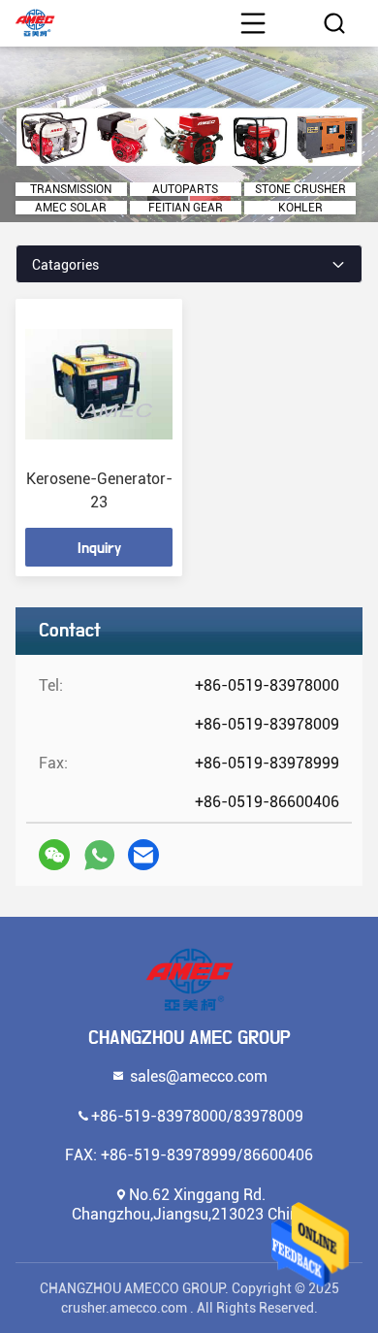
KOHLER (300, 207)
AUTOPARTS (185, 189)
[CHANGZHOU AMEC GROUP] (189, 979)
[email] (143, 854)
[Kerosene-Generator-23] (99, 384)
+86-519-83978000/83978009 (197, 1115)
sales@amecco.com (197, 1075)
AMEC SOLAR (71, 207)
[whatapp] (99, 855)
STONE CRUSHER (300, 189)
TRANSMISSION (70, 189)
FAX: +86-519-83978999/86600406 (189, 1154)
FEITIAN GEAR (185, 207)
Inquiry (99, 548)
